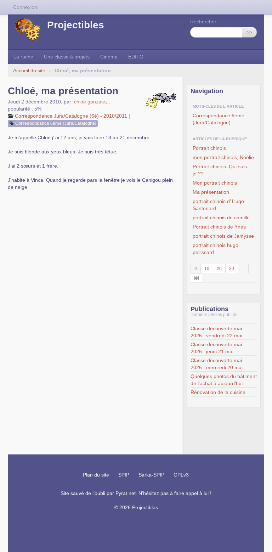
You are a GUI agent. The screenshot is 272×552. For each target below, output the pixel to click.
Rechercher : (204, 21)
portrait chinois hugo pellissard (215, 248)
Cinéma (109, 57)
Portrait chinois (209, 148)
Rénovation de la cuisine (218, 392)
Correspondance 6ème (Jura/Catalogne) (55, 123)
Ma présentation (211, 192)
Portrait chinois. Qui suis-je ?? (221, 170)
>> (249, 32)
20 (219, 268)
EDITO (135, 57)
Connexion (25, 7)
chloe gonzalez (91, 102)
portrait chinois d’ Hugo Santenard (218, 204)
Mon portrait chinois (215, 183)
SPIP (123, 475)
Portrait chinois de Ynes (219, 227)
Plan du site (96, 475)
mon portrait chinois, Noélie (223, 157)
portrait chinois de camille (221, 217)
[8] (197, 277)
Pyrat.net (125, 493)
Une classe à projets (67, 57)
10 (206, 268)
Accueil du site (29, 70)
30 (231, 268)
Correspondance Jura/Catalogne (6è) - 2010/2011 (71, 116)
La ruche (23, 57)
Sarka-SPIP (151, 475)
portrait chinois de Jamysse (223, 236)
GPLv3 (181, 475)
